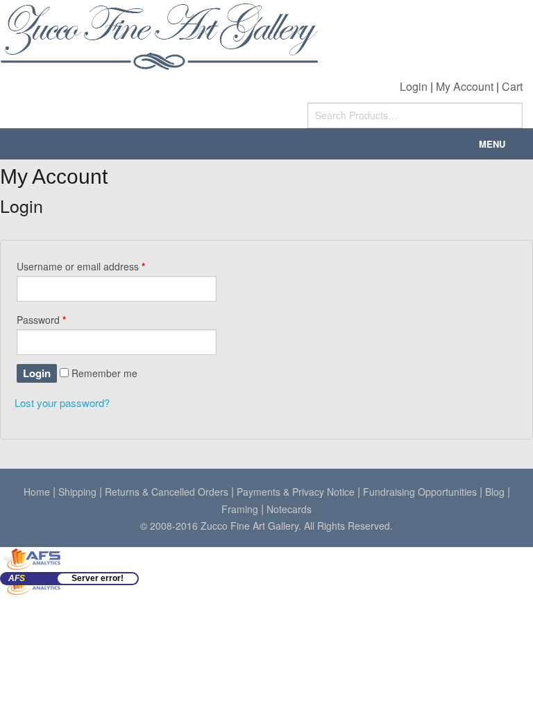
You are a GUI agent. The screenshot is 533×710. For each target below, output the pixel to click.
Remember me (103, 373)
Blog (495, 492)
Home (37, 492)
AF (16, 578)
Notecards (289, 509)
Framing (239, 509)
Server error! (97, 578)
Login (414, 86)
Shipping (77, 492)
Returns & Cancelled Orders (166, 492)
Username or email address (81, 266)
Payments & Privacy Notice (296, 492)
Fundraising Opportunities (420, 492)
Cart (512, 86)
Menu (492, 143)
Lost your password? (62, 402)
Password (41, 320)
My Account (464, 86)
